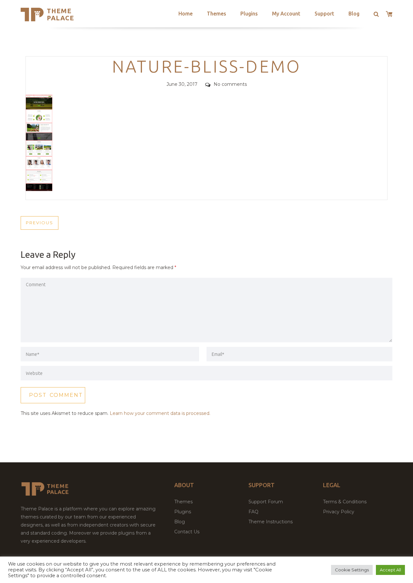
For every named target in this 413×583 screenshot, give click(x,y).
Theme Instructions (270, 522)
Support (324, 13)
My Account (286, 13)
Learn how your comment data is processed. (160, 413)
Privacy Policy (338, 512)
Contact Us (186, 532)
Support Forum (265, 502)
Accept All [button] (390, 569)
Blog (353, 13)
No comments (230, 84)
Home (185, 13)
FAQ (253, 512)
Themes (216, 13)
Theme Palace (60, 14)
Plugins (249, 13)
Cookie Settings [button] (352, 569)
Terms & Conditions (345, 502)
